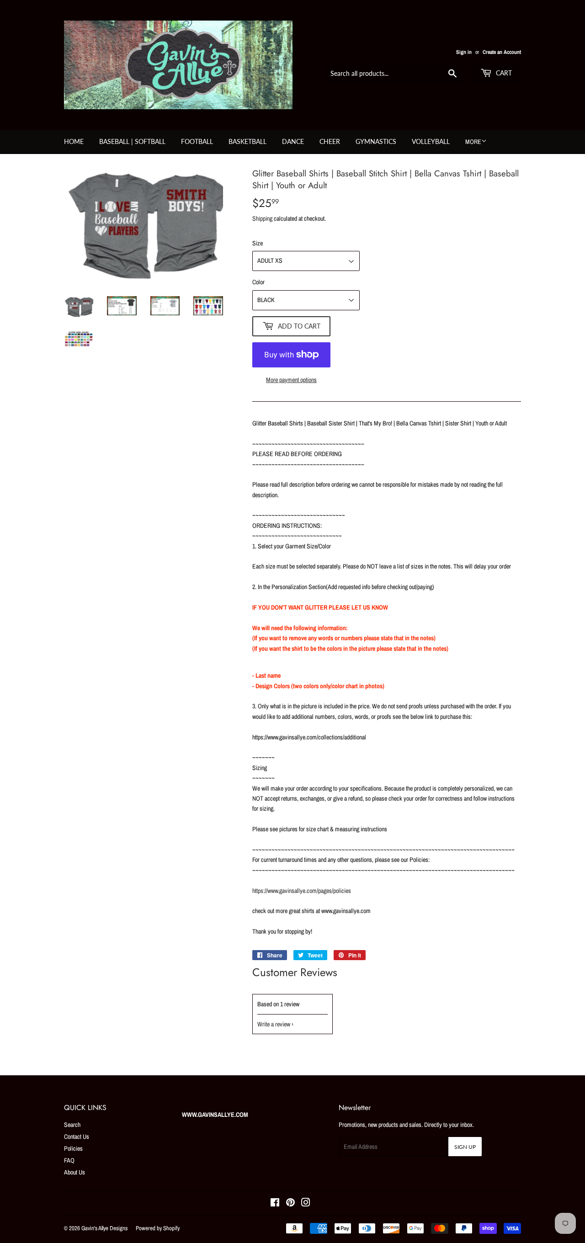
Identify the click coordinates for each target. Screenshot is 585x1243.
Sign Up (465, 1146)
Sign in (464, 52)
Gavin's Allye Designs (104, 1228)
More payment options (291, 380)
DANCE (293, 141)
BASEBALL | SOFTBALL (132, 141)
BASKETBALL (247, 141)
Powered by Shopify (158, 1228)
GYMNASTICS (376, 141)
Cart (503, 73)
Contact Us (76, 1136)
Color (258, 282)
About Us (74, 1172)
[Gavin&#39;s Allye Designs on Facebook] (275, 1204)
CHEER (329, 141)
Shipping (262, 218)
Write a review (273, 1024)
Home (74, 141)
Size (257, 243)
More (473, 142)
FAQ (69, 1160)
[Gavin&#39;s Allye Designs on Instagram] (305, 1204)
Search (72, 1125)
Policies (73, 1148)
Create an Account (502, 52)
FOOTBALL (197, 141)
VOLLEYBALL (431, 141)
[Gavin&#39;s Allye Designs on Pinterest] (290, 1204)
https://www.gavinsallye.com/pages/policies (301, 891)
